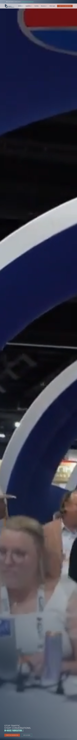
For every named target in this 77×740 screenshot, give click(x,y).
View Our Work (26, 735)
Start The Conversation (65, 6)
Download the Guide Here (27, 1)
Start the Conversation (12, 735)
